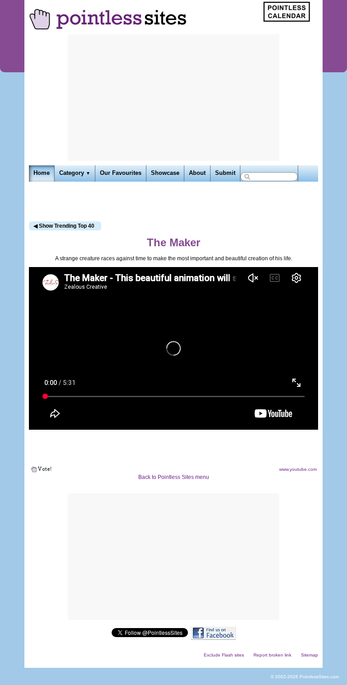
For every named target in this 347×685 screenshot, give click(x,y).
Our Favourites (120, 173)
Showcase (165, 173)
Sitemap (309, 654)
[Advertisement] (173, 97)
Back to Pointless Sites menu (173, 477)
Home (41, 173)
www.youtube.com (298, 469)
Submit (225, 173)
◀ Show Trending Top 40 (63, 226)
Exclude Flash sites (224, 654)
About (197, 173)
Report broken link (272, 654)
